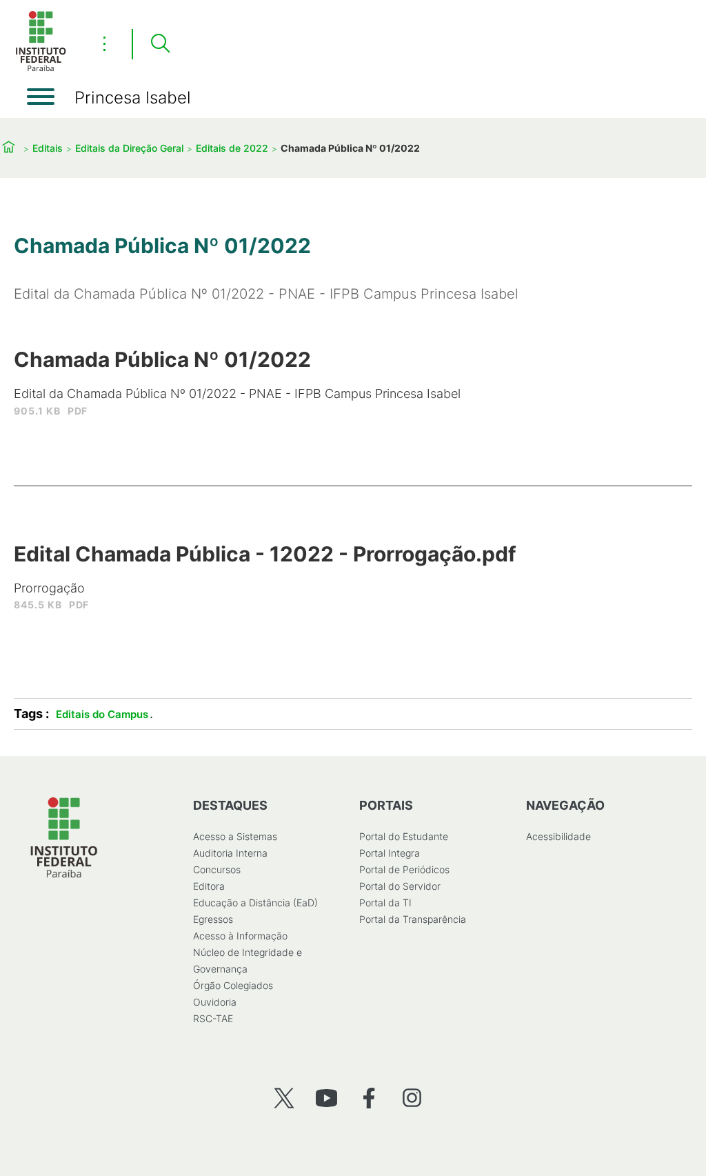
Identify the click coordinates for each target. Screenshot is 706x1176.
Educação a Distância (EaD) (255, 902)
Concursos (217, 869)
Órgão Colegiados (233, 985)
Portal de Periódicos (404, 869)
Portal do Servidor (400, 886)
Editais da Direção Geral (129, 148)
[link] (237, 388)
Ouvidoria (214, 1002)
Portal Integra (389, 853)
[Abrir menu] (41, 97)
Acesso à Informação (240, 935)
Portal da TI (385, 902)
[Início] (40, 68)
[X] (284, 1098)
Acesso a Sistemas (235, 836)
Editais (47, 148)
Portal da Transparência (412, 919)
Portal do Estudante (403, 836)
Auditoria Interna (230, 853)
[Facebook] (369, 1098)
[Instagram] (412, 1098)
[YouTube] (326, 1098)
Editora (209, 886)
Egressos (213, 919)
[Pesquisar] (160, 44)
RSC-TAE (213, 1018)
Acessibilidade (558, 836)
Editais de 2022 (232, 148)
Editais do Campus (102, 714)
